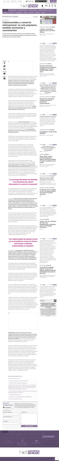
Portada (5, 10)
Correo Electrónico (7, 416)
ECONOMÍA (5, 12)
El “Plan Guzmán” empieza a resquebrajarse (18, 382)
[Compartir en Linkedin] (4, 69)
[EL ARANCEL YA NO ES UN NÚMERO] (48, 135)
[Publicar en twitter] (4, 66)
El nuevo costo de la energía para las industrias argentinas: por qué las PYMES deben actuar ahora (48, 69)
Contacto (20, 1)
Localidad (5, 421)
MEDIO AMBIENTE (19, 12)
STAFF (8, 1)
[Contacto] (45, 443)
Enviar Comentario (29, 426)
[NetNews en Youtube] (55, 443)
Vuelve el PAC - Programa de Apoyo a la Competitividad (20, 396)
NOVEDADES (37, 12)
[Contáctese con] (27, 1)
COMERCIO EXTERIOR (33, 10)
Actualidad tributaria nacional (15, 394)
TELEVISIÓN (31, 12)
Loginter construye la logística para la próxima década (47, 30)
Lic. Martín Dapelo (45, 93)
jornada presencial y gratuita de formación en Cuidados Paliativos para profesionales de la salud (48, 305)
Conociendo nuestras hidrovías (15, 398)
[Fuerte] (48, 229)
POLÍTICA (50, 10)
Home (4, 1)
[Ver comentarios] (44, 43)
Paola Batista (44, 262)
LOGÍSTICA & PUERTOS (42, 10)
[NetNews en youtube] (33, 1)
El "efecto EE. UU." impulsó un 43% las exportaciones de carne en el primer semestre (48, 192)
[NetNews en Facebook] (31, 1)
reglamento (16, 407)
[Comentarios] (4, 74)
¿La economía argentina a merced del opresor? (18, 380)
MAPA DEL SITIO (13, 1)
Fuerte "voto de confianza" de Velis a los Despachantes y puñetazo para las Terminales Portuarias (48, 224)
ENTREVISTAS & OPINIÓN (22, 10)
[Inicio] (29, 5)
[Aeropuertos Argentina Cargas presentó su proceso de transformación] (48, 106)
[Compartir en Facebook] (4, 63)
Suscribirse (53, 1)
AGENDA (43, 12)
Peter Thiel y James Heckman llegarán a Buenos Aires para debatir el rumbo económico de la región (48, 159)
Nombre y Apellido (7, 412)
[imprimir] (4, 78)
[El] (48, 196)
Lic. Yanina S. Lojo (45, 151)
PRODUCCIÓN (11, 12)
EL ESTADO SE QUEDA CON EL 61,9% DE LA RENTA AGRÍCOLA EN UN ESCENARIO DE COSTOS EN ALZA (48, 270)
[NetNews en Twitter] (29, 1)
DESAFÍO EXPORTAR (12, 10)
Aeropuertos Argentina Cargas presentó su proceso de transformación (47, 101)
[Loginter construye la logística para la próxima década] (48, 34)
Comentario (24, 412)
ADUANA (25, 12)
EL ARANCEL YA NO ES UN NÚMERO (48, 132)
